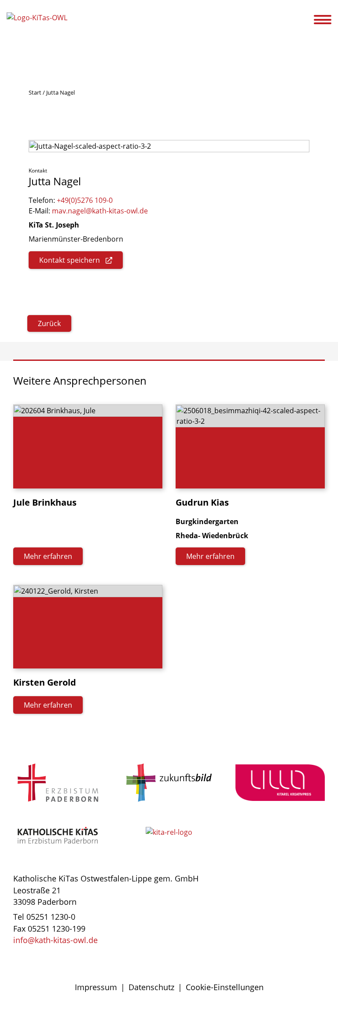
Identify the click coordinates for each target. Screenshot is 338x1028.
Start (35, 92)
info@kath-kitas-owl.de (55, 940)
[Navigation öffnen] (328, 20)
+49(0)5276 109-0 (85, 200)
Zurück (49, 323)
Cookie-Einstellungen (225, 987)
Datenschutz (151, 987)
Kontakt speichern (69, 260)
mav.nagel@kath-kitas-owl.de (100, 211)
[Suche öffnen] (306, 21)
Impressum (96, 987)
